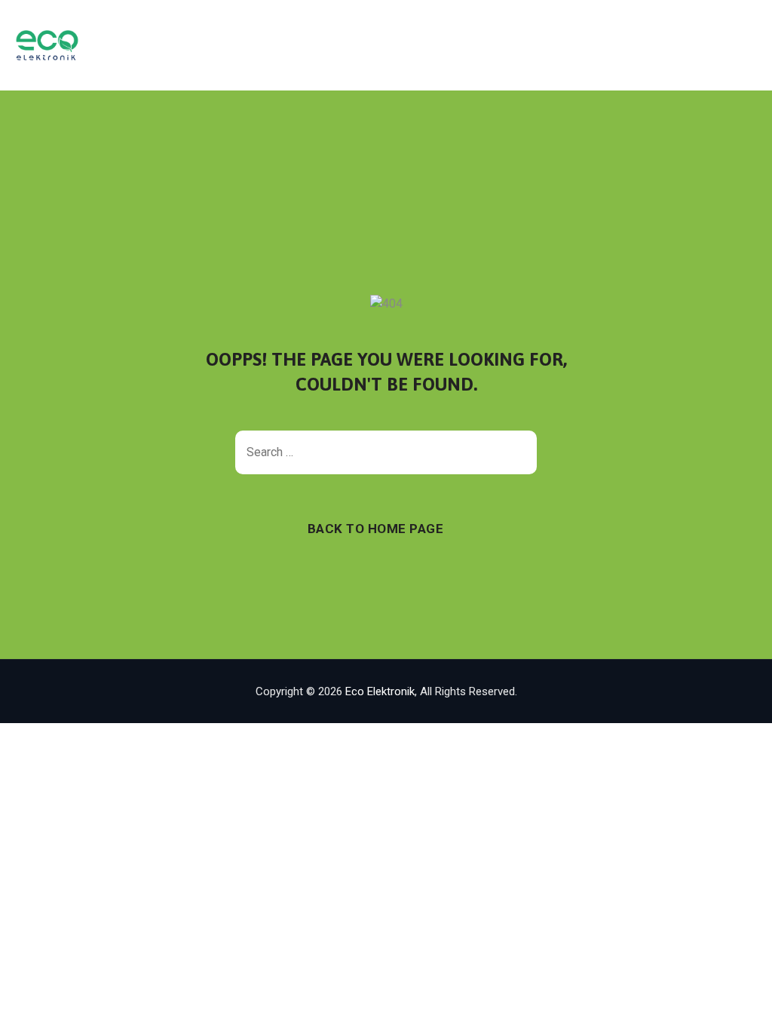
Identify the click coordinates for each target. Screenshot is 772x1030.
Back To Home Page (376, 528)
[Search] (518, 452)
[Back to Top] (740, 1005)
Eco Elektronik (380, 691)
